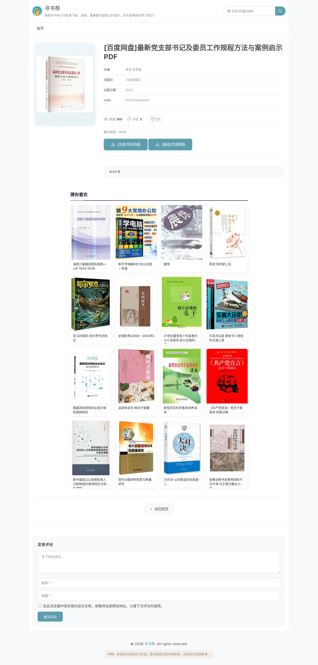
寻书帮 (52, 8)
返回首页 (162, 509)
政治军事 (114, 171)
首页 (40, 28)
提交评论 (50, 617)
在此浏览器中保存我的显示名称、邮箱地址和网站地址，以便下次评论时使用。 (103, 606)
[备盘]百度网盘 (173, 144)
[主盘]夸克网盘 (129, 144)
